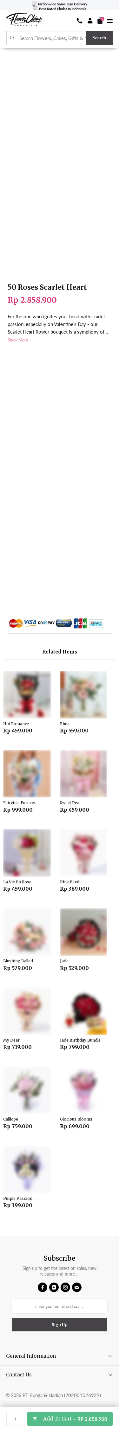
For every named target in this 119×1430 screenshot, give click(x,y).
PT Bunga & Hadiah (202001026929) (62, 1395)
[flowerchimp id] (24, 20)
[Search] (13, 38)
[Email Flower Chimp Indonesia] (77, 1287)
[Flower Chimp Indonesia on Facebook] (42, 1287)
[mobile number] (79, 20)
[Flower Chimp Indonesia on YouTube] (54, 1287)
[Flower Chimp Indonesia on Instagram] (65, 1287)
